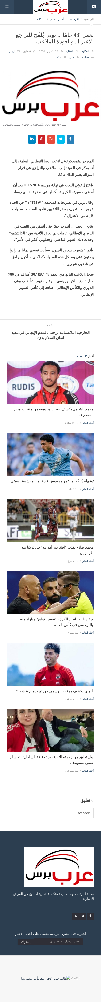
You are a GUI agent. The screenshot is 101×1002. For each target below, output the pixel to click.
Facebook (82, 813)
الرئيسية (89, 19)
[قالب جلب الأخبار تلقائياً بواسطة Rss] (45, 978)
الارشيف (74, 19)
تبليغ (71, 57)
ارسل (12, 51)
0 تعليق (27, 51)
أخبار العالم (57, 19)
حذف (58, 57)
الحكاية (41, 19)
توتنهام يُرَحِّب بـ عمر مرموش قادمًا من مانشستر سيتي (52, 481)
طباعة (85, 57)
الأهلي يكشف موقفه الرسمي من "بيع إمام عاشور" (55, 691)
